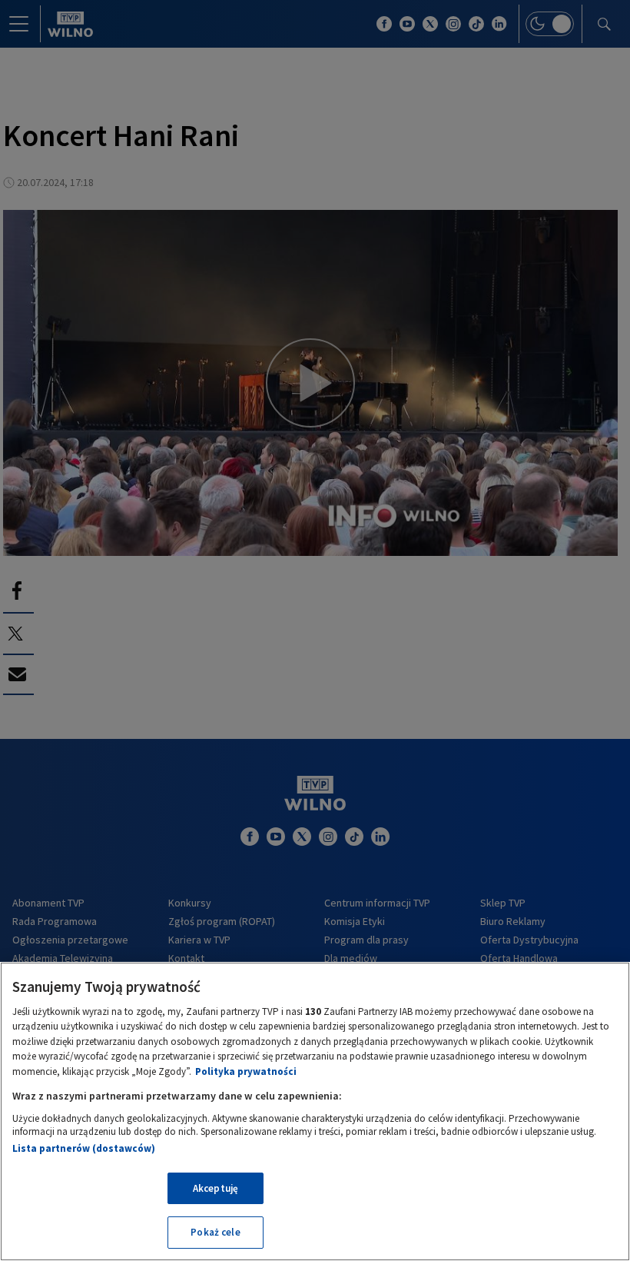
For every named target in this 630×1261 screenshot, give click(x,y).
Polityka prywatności (246, 1071)
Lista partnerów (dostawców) (83, 1148)
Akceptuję (215, 1188)
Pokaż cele (215, 1232)
